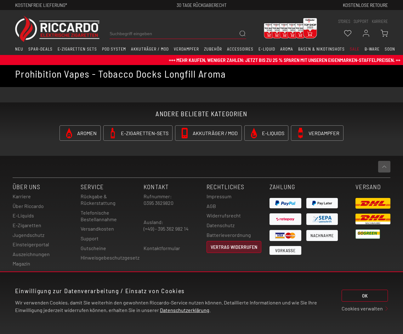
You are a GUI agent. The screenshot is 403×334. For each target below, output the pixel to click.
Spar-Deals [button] (40, 49)
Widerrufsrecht (224, 215)
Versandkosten (97, 229)
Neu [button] (19, 49)
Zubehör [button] (213, 49)
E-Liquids (23, 215)
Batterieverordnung (229, 235)
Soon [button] (390, 49)
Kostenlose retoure (365, 5)
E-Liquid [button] (266, 49)
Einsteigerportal (31, 244)
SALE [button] (355, 49)
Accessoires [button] (240, 49)
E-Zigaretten (27, 225)
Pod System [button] (114, 49)
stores (344, 21)
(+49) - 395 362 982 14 (166, 229)
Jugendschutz (28, 235)
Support (90, 238)
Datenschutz (221, 225)
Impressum (219, 196)
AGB (211, 206)
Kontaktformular (162, 248)
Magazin (21, 263)
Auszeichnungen (31, 254)
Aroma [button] (286, 49)
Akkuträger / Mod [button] (149, 49)
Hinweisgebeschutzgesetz (110, 257)
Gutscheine (93, 248)
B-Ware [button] (372, 49)
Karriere (380, 21)
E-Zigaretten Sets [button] (77, 49)
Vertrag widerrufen (234, 247)
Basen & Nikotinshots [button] (321, 49)
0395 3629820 (158, 203)
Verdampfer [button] (186, 49)
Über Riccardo (28, 206)
